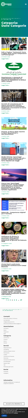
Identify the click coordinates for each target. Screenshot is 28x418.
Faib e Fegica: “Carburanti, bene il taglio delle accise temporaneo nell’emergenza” (14, 53)
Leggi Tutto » (5, 58)
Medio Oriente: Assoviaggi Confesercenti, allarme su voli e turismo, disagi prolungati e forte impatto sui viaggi (13, 158)
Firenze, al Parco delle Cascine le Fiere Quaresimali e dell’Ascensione (13, 133)
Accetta (4, 415)
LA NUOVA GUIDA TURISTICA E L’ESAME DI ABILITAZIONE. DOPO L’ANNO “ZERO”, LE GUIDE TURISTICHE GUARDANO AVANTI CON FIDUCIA (13, 292)
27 (21, 300)
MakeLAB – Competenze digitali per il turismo (13, 213)
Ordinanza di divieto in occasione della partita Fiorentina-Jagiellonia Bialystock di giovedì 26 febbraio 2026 (14, 239)
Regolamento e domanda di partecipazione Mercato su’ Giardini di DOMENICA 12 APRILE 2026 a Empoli (13, 79)
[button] (26, 4)
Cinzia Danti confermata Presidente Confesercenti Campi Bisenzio (13, 265)
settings (16, 413)
